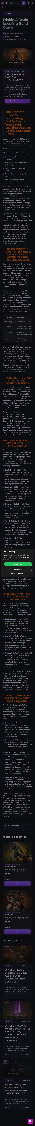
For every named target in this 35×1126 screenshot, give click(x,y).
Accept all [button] (18, 564)
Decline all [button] (18, 569)
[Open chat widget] (30, 1121)
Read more (6, 559)
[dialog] (17, 563)
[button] (17, 574)
